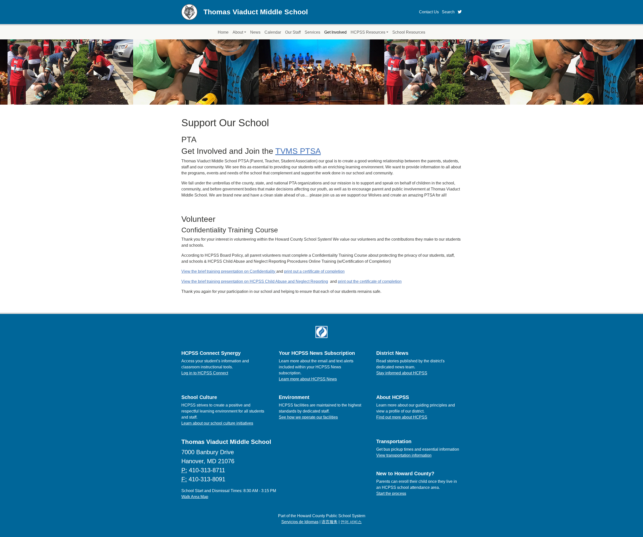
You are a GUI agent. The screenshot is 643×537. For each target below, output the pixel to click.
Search (448, 12)
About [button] (238, 32)
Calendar (272, 32)
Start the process (391, 493)
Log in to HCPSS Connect (204, 373)
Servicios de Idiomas (299, 522)
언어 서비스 (351, 522)
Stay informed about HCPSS (401, 373)
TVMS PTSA (298, 151)
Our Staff (293, 32)
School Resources (408, 32)
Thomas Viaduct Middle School (255, 12)
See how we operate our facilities (308, 417)
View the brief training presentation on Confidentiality (228, 271)
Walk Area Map (194, 497)
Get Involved (335, 32)
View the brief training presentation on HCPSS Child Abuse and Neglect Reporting (254, 281)
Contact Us (429, 12)
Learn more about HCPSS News (308, 379)
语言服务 (330, 522)
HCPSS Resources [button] (368, 32)
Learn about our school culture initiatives (217, 423)
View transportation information (404, 455)
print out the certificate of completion (370, 281)
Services (312, 32)
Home (223, 32)
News (255, 32)
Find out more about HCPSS (401, 417)
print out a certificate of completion (314, 271)
